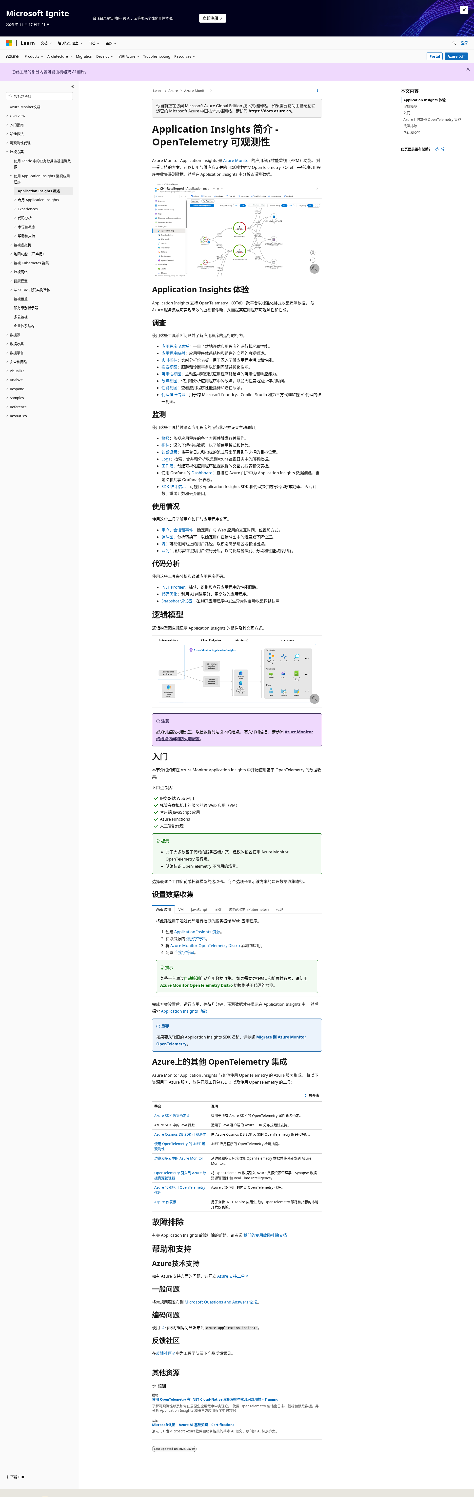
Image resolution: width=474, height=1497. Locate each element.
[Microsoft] (9, 43)
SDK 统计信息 (173, 486)
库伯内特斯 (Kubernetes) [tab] (249, 909)
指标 (165, 445)
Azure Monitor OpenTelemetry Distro (205, 945)
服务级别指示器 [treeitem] (26, 307)
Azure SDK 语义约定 (170, 1115)
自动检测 (192, 978)
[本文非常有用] (437, 149)
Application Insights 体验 (424, 100)
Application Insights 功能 (184, 1011)
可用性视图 (171, 374)
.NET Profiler (173, 587)
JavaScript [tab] (199, 909)
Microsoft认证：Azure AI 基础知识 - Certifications (193, 1425)
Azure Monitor (196, 90)
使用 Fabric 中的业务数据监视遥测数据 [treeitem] (42, 164)
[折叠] (72, 86)
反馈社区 (164, 1353)
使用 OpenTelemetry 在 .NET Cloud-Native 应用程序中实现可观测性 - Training (215, 1399)
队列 (165, 550)
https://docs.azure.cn (270, 111)
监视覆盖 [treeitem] (21, 299)
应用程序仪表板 (175, 346)
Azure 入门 (456, 56)
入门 (406, 112)
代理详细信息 (173, 394)
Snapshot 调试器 (176, 601)
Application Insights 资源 (197, 931)
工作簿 (167, 466)
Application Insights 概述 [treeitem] (39, 191)
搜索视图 (169, 367)
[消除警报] (464, 10)
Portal (435, 56)
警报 (165, 438)
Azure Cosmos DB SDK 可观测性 (180, 1134)
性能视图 (169, 387)
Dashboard (202, 473)
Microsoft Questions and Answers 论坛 (221, 1302)
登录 (464, 42)
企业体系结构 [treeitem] (24, 325)
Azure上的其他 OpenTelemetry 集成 (432, 119)
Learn (157, 90)
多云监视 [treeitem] (21, 317)
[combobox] (39, 96)
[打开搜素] (454, 43)
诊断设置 (169, 452)
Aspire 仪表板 (165, 1201)
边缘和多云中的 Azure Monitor (178, 1158)
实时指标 (169, 360)
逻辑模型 (410, 106)
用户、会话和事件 (177, 530)
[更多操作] (317, 91)
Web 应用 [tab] (163, 909)
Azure (173, 90)
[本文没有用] (443, 149)
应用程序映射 (173, 353)
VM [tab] (181, 909)
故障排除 (410, 125)
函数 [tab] (218, 909)
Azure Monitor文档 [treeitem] (25, 107)
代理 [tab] (279, 909)
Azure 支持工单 (231, 1276)
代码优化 (169, 594)
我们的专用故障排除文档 (265, 1235)
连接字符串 (196, 938)
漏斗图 (167, 537)
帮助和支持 (412, 132)
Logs (165, 459)
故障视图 (169, 381)
